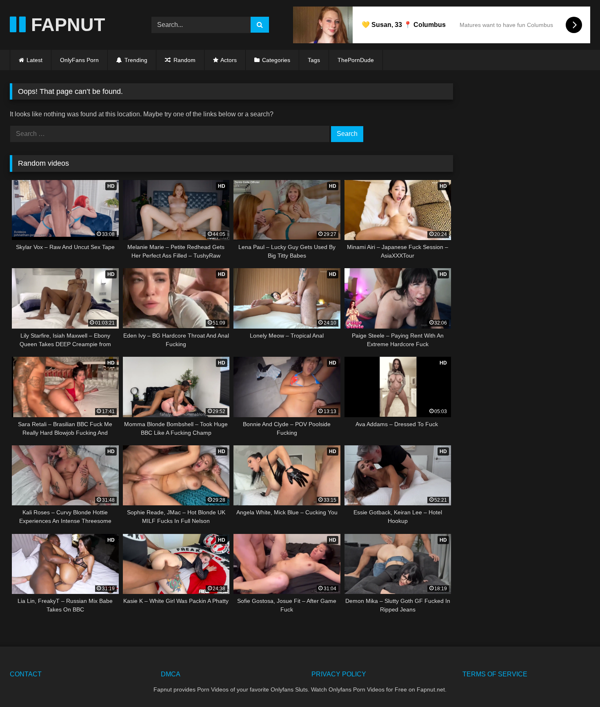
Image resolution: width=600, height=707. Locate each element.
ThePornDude (356, 60)
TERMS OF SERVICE (494, 674)
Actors (228, 60)
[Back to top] (575, 683)
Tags (314, 60)
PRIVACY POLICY (338, 674)
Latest (34, 60)
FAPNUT (65, 24)
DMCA (170, 674)
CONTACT (26, 674)
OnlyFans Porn (79, 60)
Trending (135, 60)
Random (184, 60)
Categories (276, 60)
